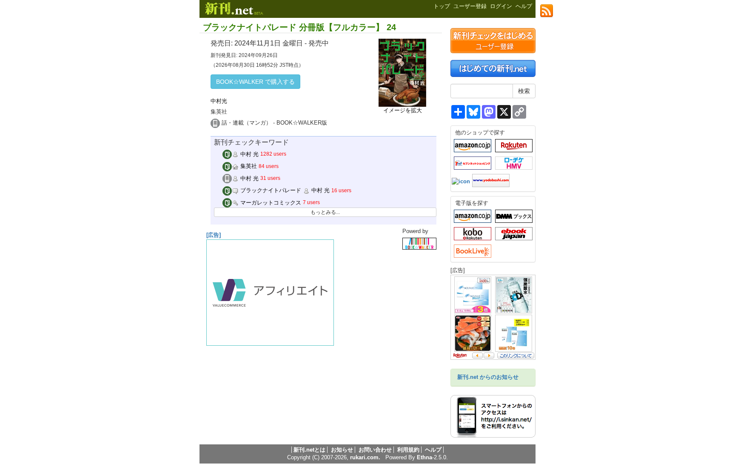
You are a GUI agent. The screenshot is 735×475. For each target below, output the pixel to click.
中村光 (219, 101)
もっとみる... (325, 212)
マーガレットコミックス (270, 202)
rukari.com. (365, 457)
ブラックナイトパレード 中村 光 (284, 190)
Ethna (424, 457)
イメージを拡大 (402, 110)
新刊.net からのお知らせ (487, 377)
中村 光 (249, 154)
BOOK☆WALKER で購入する (255, 81)
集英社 (248, 166)
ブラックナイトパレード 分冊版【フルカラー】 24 (299, 27)
